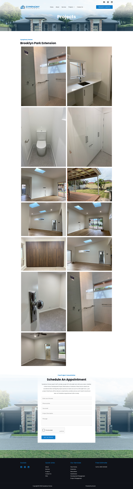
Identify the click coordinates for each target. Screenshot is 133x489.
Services (64, 7)
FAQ (46, 476)
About (57, 7)
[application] (74, 7)
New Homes (73, 467)
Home (51, 7)
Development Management (77, 476)
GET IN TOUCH (48, 437)
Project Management (76, 478)
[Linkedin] (112, 2)
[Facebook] (104, 2)
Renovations (73, 471)
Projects (71, 7)
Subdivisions (73, 473)
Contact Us (80, 7)
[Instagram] (108, 2)
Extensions (73, 469)
